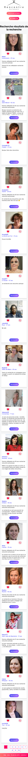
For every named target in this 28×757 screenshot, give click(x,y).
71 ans (12, 414)
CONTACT (24, 755)
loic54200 (5, 723)
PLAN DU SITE (15, 755)
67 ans (13, 58)
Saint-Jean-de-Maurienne (9, 636)
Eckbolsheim (5, 58)
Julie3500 (5, 323)
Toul (3, 725)
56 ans (10, 458)
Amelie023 (5, 190)
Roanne (4, 591)
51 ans (20, 636)
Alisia (3, 545)
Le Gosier (5, 280)
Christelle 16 (5, 145)
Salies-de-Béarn (6, 369)
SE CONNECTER (14, 18)
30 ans (11, 680)
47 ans (9, 147)
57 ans (11, 280)
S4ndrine (4, 457)
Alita (3, 101)
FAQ (5, 755)
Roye (3, 325)
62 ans (13, 102)
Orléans (4, 503)
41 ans (15, 236)
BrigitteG (4, 368)
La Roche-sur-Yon (7, 236)
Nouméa (4, 458)
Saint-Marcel (5, 102)
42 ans (8, 725)
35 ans (10, 547)
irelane (4, 679)
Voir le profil (14, 73)
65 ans (15, 369)
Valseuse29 (5, 412)
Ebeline (4, 590)
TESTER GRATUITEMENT (14, 13)
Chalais (4, 147)
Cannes (4, 547)
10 (19, 750)
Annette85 (5, 234)
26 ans (9, 191)
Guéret (4, 191)
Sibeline (4, 501)
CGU (8, 755)
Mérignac (4, 680)
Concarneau (5, 414)
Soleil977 (4, 279)
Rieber (4, 56)
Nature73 (4, 634)
